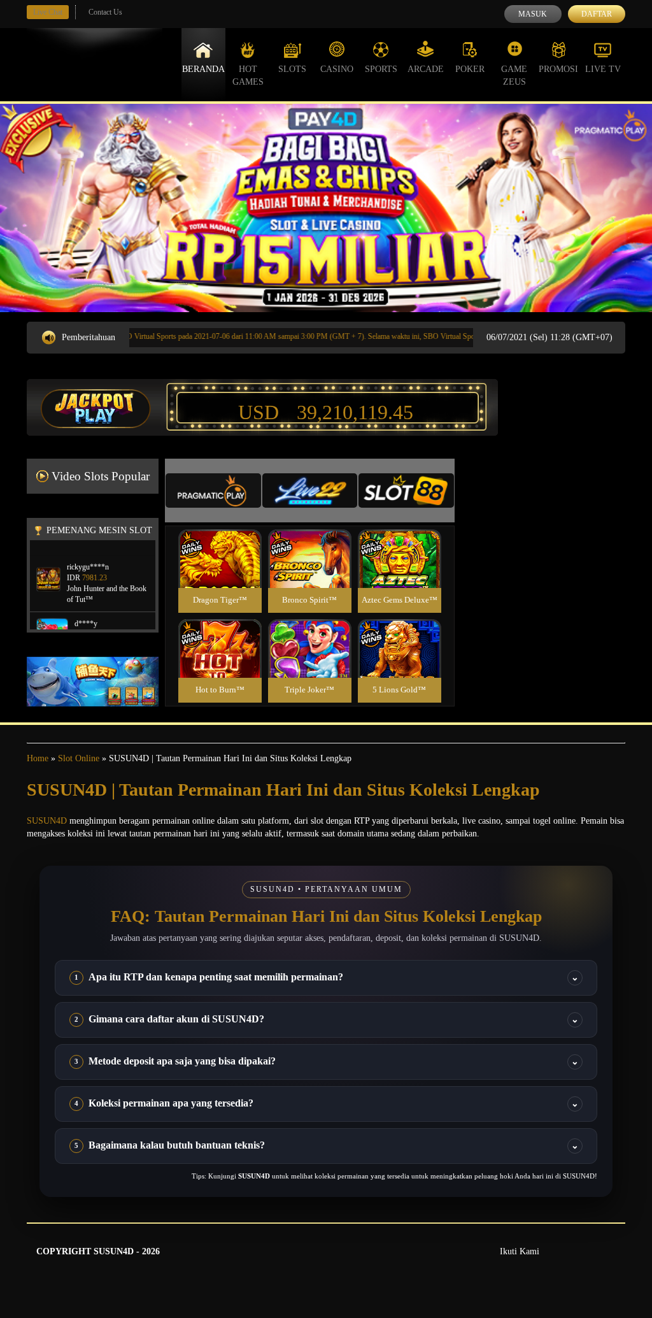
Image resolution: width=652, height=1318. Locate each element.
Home (37, 758)
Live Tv (603, 69)
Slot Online (78, 758)
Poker (470, 69)
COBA (220, 543)
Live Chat (47, 12)
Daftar (596, 14)
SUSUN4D (47, 821)
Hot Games (248, 75)
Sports (381, 69)
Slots (292, 69)
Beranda (203, 69)
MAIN (220, 572)
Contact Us (105, 12)
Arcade (426, 69)
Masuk (532, 14)
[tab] (213, 490)
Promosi (558, 69)
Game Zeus (514, 75)
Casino (336, 69)
